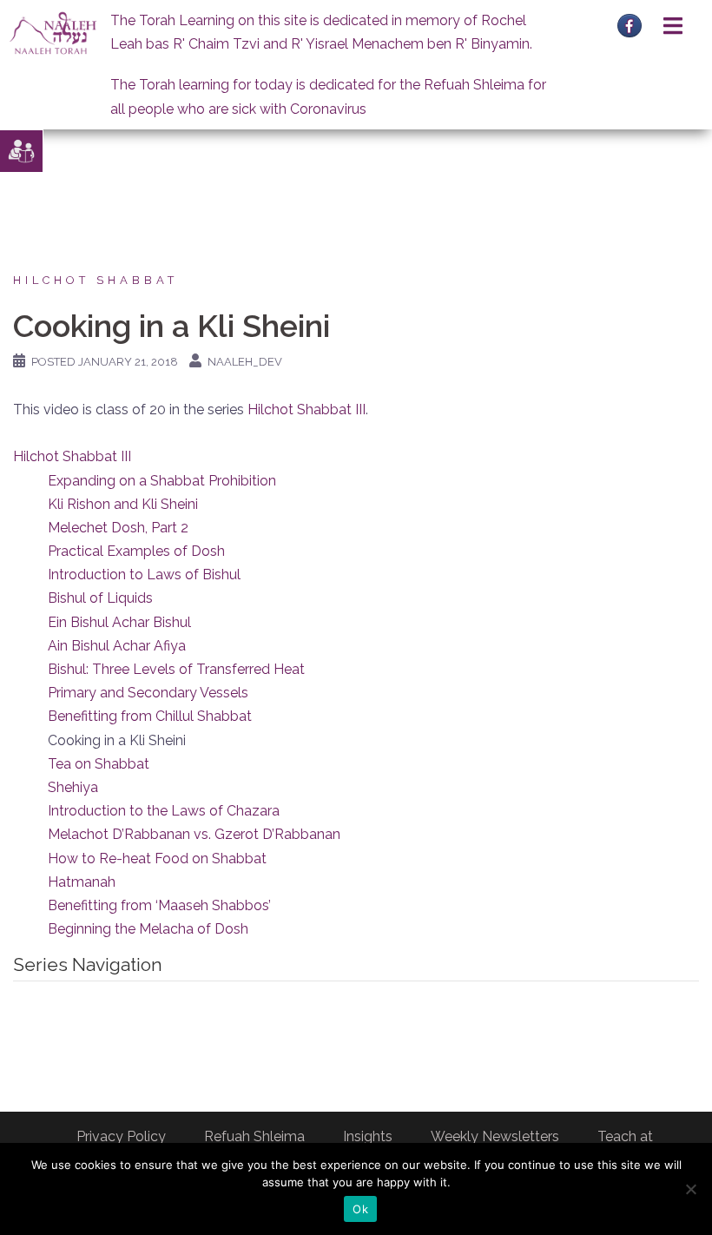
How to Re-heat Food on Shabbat (157, 858)
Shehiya (73, 787)
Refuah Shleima (254, 1136)
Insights (367, 1136)
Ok (360, 1209)
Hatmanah (81, 882)
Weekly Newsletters (495, 1136)
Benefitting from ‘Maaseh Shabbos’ (159, 905)
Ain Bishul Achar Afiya (117, 645)
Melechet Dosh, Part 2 (118, 527)
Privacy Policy (121, 1136)
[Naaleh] (53, 32)
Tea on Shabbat (98, 764)
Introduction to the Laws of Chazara (164, 810)
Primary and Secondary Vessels (148, 692)
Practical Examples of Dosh (136, 551)
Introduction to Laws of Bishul (144, 574)
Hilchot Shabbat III (306, 409)
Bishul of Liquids (100, 598)
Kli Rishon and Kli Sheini (123, 504)
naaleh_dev (245, 361)
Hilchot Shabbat (95, 280)
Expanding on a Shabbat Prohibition (162, 480)
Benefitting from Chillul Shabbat (150, 716)
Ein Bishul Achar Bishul (119, 622)
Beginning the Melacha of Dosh (148, 929)
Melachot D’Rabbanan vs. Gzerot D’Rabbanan (194, 834)
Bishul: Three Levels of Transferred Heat (176, 669)
